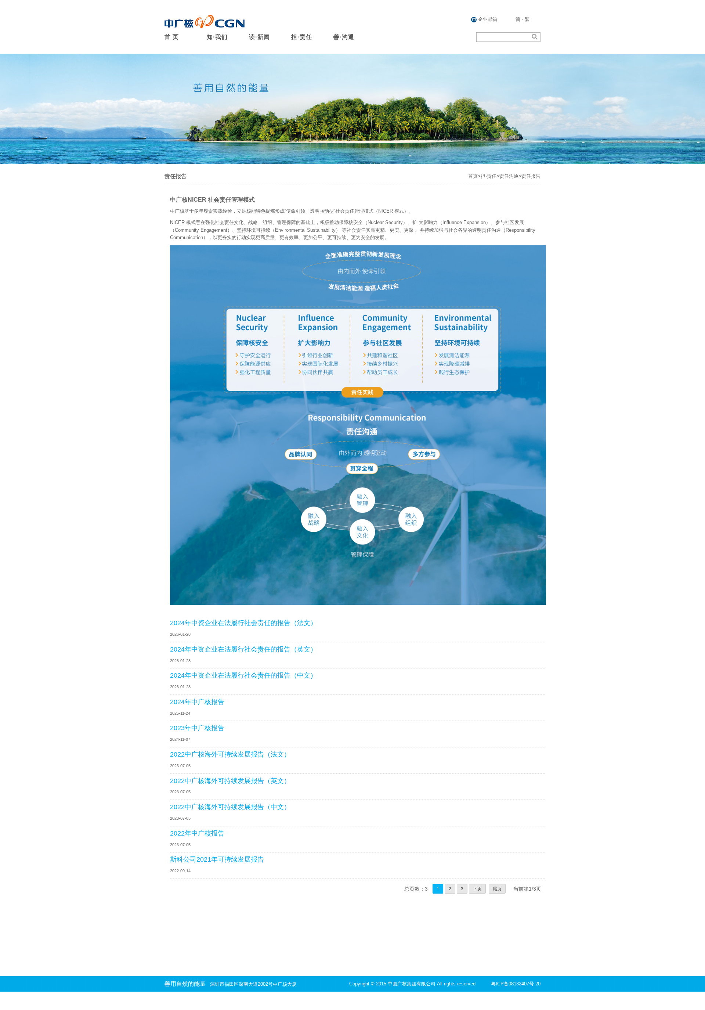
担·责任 (301, 37)
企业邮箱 (487, 19)
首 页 (171, 37)
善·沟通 (343, 37)
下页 (477, 888)
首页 (473, 176)
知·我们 (217, 37)
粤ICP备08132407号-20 (515, 983)
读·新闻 (259, 37)
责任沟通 (508, 176)
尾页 (497, 888)
